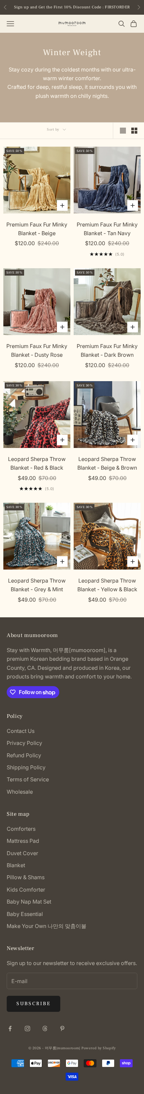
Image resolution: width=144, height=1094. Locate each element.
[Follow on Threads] (45, 1028)
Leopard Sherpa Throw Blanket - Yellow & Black (107, 585)
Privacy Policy (24, 743)
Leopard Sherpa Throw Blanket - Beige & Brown (107, 463)
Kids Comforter (26, 889)
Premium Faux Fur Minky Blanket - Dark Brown (107, 350)
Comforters (21, 828)
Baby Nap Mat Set (29, 901)
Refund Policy (24, 755)
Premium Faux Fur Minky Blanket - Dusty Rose (36, 350)
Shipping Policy (26, 767)
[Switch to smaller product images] (134, 131)
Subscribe (33, 1003)
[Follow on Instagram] (27, 1028)
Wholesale (20, 791)
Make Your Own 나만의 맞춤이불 (46, 926)
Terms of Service (28, 779)
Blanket (16, 865)
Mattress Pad (23, 840)
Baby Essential (25, 914)
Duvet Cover (22, 853)
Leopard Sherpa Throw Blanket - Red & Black (37, 463)
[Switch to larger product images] (123, 131)
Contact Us (20, 731)
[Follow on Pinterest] (62, 1028)
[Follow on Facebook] (10, 1028)
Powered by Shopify (98, 1048)
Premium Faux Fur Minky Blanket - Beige (36, 229)
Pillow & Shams (26, 877)
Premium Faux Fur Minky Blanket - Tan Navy (107, 229)
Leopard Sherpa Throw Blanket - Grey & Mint (37, 585)
